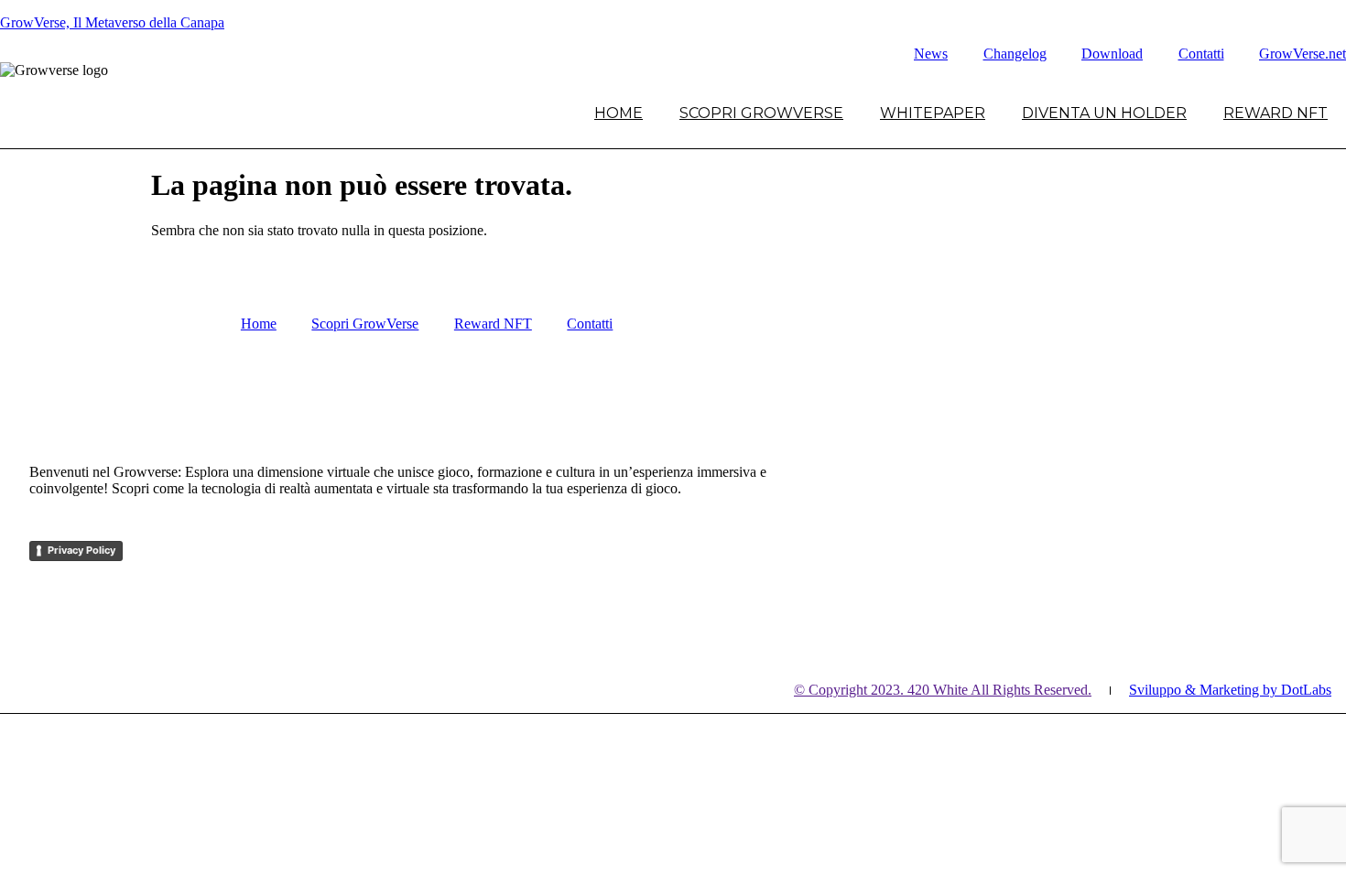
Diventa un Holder (1104, 113)
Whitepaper (932, 113)
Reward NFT (1275, 113)
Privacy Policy (81, 550)
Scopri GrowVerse (761, 113)
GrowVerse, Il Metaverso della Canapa (112, 22)
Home (618, 113)
